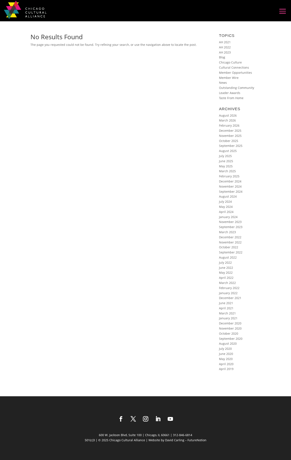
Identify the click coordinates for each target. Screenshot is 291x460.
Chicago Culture (230, 62)
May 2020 (226, 359)
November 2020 (230, 328)
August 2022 (228, 257)
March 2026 (227, 120)
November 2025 (230, 136)
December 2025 (230, 131)
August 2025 (228, 151)
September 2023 (230, 227)
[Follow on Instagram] (145, 419)
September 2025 (230, 146)
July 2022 (225, 262)
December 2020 (230, 323)
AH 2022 (225, 47)
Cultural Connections (234, 67)
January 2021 (228, 318)
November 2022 (230, 242)
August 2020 (228, 343)
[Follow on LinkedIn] (158, 419)
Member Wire (229, 78)
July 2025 (225, 156)
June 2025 (226, 161)
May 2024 (226, 207)
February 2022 (229, 288)
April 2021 (226, 308)
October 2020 (228, 333)
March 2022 (227, 283)
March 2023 (227, 232)
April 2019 (226, 369)
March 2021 (227, 313)
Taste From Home (231, 98)
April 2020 (226, 364)
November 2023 (230, 222)
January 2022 (228, 293)
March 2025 (227, 171)
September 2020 (230, 339)
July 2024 (225, 202)
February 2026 (229, 125)
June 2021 (226, 303)
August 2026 (228, 115)
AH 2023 (225, 52)
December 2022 (230, 237)
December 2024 (230, 181)
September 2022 (230, 252)
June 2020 (226, 354)
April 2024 (226, 212)
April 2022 (226, 278)
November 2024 (230, 186)
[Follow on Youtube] (170, 419)
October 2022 (228, 247)
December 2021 (230, 298)
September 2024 (230, 191)
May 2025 (226, 166)
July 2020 (225, 349)
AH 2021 (225, 42)
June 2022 (226, 268)
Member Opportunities (235, 73)
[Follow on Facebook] (120, 419)
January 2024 (228, 217)
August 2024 (228, 196)
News (223, 83)
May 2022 (226, 273)
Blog (222, 57)
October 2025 (228, 141)
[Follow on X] (133, 419)
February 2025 (229, 176)
